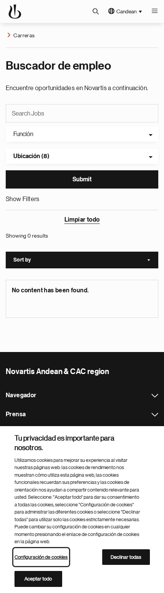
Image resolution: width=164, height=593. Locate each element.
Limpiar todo (82, 220)
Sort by (85, 260)
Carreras (24, 35)
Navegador (154, 395)
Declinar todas (126, 557)
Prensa (154, 414)
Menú (154, 11)
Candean (126, 11)
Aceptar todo (38, 578)
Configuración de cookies (41, 557)
